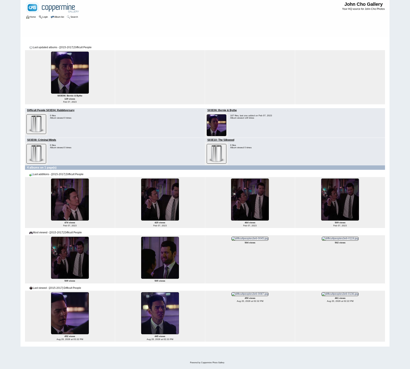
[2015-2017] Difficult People (85, 41)
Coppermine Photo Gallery (212, 363)
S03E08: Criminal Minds (41, 139)
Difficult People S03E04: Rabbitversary (51, 110)
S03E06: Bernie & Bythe (222, 110)
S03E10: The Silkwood (220, 139)
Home (32, 41)
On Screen (45, 41)
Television (60, 41)
